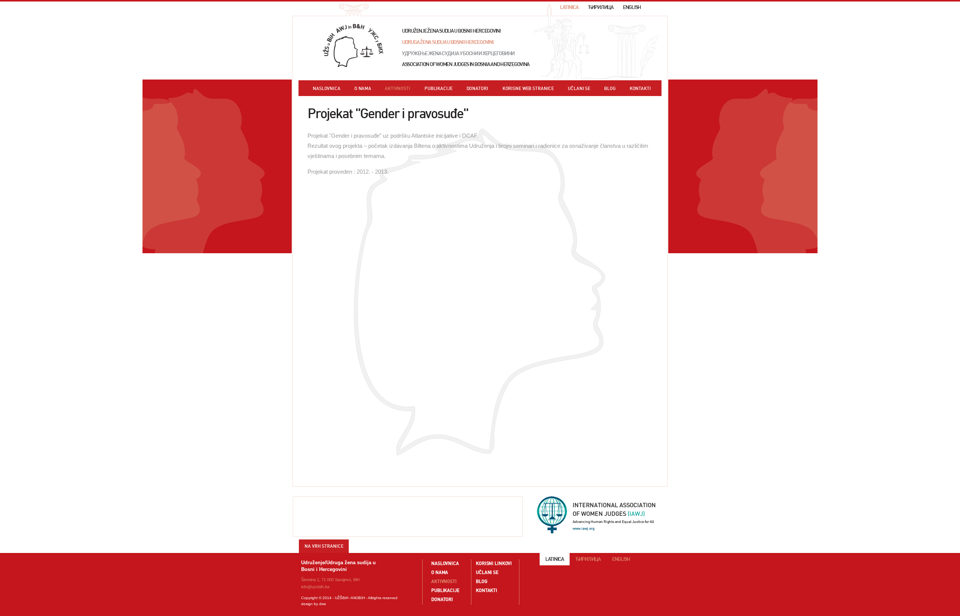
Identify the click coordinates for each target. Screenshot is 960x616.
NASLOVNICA (326, 88)
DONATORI (477, 88)
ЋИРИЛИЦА (601, 7)
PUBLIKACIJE (438, 88)
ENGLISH (632, 7)
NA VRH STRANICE (324, 546)
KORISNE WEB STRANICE (528, 88)
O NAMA (362, 88)
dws (322, 604)
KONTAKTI (640, 88)
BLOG (610, 88)
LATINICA (569, 7)
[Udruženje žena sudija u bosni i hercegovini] (353, 45)
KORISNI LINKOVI (494, 563)
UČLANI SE (579, 88)
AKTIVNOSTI (397, 88)
